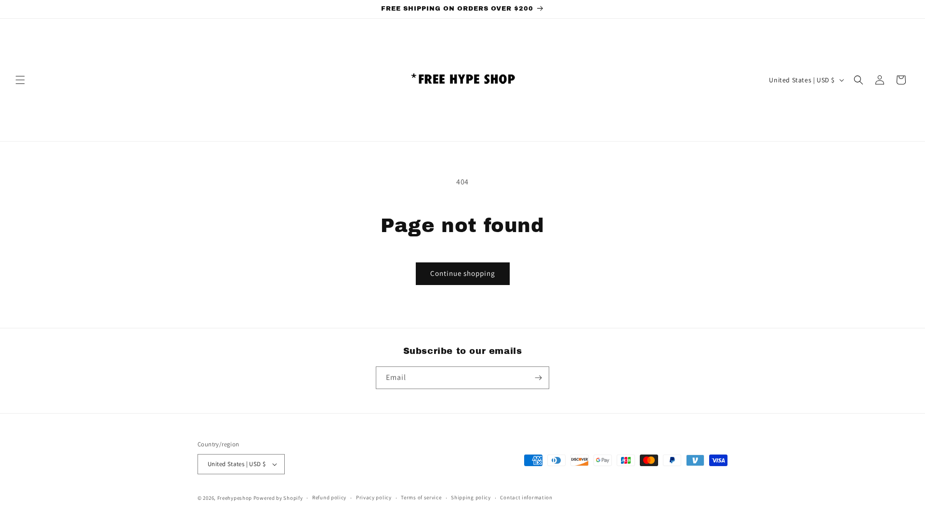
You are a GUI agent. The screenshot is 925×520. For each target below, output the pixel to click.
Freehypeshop (234, 497)
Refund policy (329, 497)
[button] (20, 80)
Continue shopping (462, 273)
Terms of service (421, 497)
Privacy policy (374, 497)
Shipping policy (471, 497)
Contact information (526, 497)
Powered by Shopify (278, 497)
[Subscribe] (538, 377)
